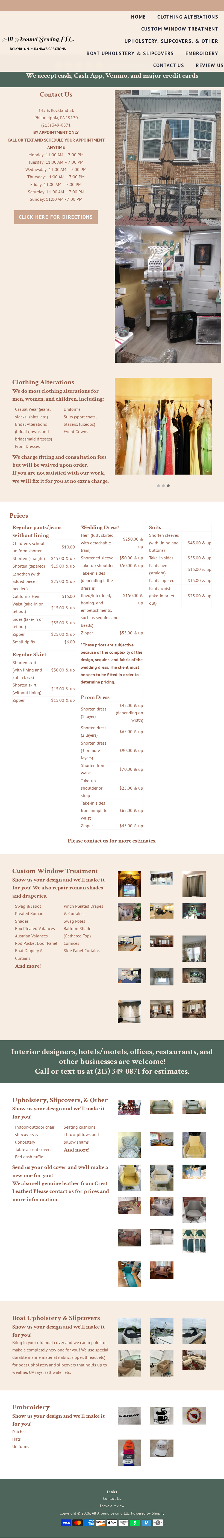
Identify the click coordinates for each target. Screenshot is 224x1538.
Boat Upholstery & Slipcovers (130, 53)
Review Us (210, 65)
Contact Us (168, 65)
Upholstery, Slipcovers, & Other (172, 41)
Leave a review (112, 1505)
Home (138, 17)
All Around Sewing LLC (110, 1513)
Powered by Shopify (147, 1513)
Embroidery (202, 53)
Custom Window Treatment (180, 29)
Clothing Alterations (188, 17)
